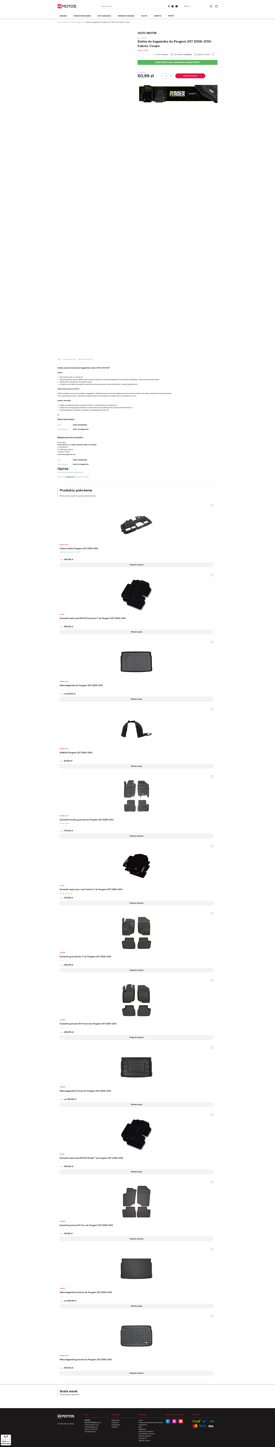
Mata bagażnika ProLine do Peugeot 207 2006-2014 (85, 824)
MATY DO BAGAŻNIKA (104, 16)
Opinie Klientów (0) (85, 112)
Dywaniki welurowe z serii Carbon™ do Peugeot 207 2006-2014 (91, 622)
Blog (140, 1160)
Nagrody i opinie (144, 1174)
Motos (59, 22)
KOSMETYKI (157, 16)
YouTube (176, 6)
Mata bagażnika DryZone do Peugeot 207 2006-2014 (86, 1025)
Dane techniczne (69, 112)
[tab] (60, 112)
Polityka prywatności (146, 1165)
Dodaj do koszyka (190, 76)
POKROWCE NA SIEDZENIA (126, 16)
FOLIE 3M (144, 16)
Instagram (172, 6)
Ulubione (115, 1160)
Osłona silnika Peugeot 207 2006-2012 (79, 281)
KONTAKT (171, 16)
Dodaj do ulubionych (213, 54)
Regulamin (142, 1162)
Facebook (169, 6)
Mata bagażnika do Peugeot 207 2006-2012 (81, 418)
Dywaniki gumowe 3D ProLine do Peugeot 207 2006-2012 (88, 757)
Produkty (66, 22)
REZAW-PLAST (64, 278)
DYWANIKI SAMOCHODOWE (82, 16)
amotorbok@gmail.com (66, 207)
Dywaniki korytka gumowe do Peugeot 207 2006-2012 (86, 553)
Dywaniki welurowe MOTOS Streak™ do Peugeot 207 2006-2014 (91, 891)
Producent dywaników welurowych (151, 1156)
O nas (141, 1153)
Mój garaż (115, 1156)
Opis (59, 112)
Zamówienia (116, 1158)
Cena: (61, 293)
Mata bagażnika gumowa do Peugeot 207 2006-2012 (86, 1092)
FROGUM (62, 686)
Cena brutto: (142, 72)
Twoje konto (211, 6)
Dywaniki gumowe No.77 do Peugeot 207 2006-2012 (85, 689)
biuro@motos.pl (90, 1165)
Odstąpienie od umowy (147, 1167)
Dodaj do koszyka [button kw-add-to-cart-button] (136, 298)
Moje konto (116, 1153)
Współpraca (143, 1158)
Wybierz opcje (136, 365)
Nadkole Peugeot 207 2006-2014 (76, 485)
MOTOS (62, 347)
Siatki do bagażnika (77, 22)
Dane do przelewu (145, 1169)
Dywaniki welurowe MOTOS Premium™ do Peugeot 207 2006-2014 (93, 351)
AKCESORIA (63, 16)
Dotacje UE (143, 1171)
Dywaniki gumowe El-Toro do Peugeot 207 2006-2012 (86, 958)
